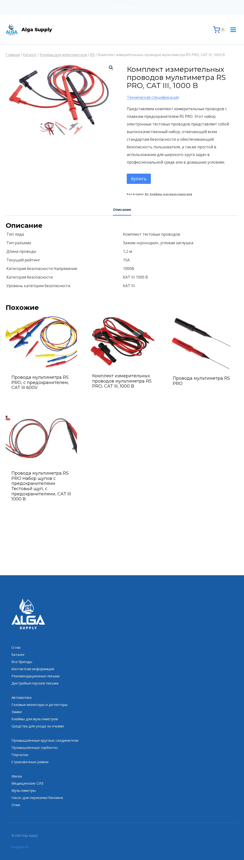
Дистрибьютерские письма (34, 683)
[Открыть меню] (233, 29)
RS (146, 194)
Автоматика (21, 697)
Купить (139, 178)
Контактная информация (32, 668)
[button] (111, 67)
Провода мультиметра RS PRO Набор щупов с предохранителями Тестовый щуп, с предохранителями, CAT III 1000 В (41, 486)
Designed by (19, 847)
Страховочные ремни (29, 761)
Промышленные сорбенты (34, 747)
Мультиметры (23, 790)
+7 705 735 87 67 (122, 7)
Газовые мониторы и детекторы (39, 704)
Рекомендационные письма (35, 675)
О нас (16, 647)
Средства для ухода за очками (37, 726)
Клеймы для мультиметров (171, 194)
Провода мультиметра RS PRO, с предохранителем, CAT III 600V (40, 382)
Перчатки (19, 754)
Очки (15, 804)
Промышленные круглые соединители (44, 740)
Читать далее (202, 396)
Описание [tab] (122, 209)
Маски (16, 776)
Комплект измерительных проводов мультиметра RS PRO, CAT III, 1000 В (122, 381)
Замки (16, 711)
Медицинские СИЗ (27, 783)
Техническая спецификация (153, 97)
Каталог (18, 654)
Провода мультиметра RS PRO (201, 381)
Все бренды (21, 661)
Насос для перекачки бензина (37, 797)
